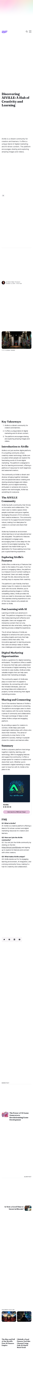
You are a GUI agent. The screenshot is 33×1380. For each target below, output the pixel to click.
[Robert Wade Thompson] (3, 282)
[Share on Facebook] (9, 939)
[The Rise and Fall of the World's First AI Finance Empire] (9, 1316)
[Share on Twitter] (4, 939)
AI (3, 195)
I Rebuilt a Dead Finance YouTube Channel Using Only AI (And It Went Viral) (23, 1343)
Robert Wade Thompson (14, 282)
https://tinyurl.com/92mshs (11, 847)
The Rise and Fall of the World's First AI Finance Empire (8, 1342)
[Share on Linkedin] (14, 939)
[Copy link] (19, 939)
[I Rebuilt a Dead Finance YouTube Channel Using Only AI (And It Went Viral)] (24, 1316)
